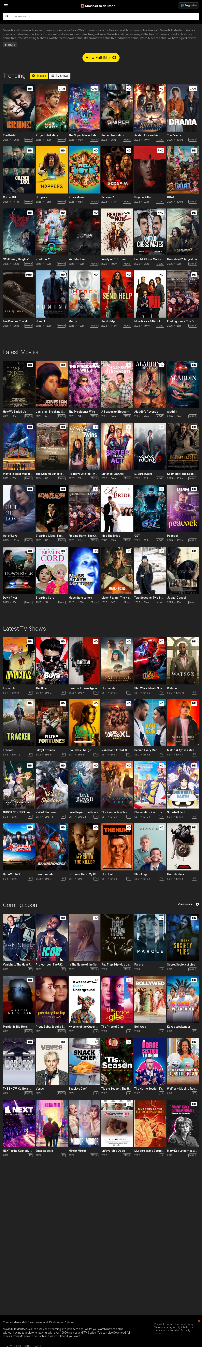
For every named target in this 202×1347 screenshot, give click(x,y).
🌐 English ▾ (188, 5)
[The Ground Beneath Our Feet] (51, 446)
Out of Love (10, 535)
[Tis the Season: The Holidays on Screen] (117, 1061)
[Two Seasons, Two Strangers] (150, 570)
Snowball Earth (176, 812)
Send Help (108, 321)
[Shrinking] (150, 846)
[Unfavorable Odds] (117, 1123)
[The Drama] (183, 108)
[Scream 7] (117, 169)
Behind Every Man (145, 750)
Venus (40, 1088)
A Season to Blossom (115, 411)
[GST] (150, 508)
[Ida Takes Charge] (84, 722)
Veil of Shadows (46, 812)
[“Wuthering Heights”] (19, 232)
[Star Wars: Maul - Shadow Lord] (150, 660)
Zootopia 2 (43, 259)
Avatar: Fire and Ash (147, 135)
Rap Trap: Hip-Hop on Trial (118, 964)
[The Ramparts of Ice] (117, 785)
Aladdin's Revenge (146, 411)
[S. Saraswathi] (150, 446)
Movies (41, 75)
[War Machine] (84, 232)
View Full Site (98, 57)
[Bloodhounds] (51, 846)
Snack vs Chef (78, 1088)
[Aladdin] (183, 384)
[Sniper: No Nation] (117, 108)
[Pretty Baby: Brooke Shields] (51, 999)
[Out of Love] (19, 508)
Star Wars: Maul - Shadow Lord (154, 688)
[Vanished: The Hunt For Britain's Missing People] (19, 937)
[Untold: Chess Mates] (150, 232)
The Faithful (108, 688)
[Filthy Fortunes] (51, 722)
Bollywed (140, 1026)
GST (137, 535)
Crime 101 (9, 197)
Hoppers (41, 197)
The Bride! (9, 135)
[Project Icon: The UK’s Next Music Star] (51, 937)
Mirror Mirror (77, 1150)
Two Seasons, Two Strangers (153, 597)
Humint (40, 321)
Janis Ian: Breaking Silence (53, 411)
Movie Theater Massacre (19, 473)
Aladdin (172, 411)
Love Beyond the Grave (83, 812)
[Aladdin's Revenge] (150, 384)
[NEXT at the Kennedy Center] (19, 1123)
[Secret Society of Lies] (183, 937)
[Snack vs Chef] (84, 1061)
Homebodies (175, 874)
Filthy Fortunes (45, 750)
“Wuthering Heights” (16, 259)
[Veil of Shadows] (51, 785)
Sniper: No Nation (112, 135)
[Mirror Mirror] (84, 1123)
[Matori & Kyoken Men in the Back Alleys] (183, 722)
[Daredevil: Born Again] (84, 660)
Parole (138, 964)
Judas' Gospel (176, 597)
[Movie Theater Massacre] (19, 446)
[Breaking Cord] (51, 570)
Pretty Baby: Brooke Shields (53, 1026)
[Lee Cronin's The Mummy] (19, 294)
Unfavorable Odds (113, 1150)
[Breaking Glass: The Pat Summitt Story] (51, 508)
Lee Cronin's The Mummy (19, 321)
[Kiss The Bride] (117, 508)
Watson (172, 688)
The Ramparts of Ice (114, 812)
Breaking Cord (45, 597)
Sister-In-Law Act (112, 473)
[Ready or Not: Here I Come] (117, 232)
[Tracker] (19, 722)
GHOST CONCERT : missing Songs (25, 812)
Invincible (9, 688)
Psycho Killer (143, 197)
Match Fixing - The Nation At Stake (123, 597)
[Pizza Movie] (84, 169)
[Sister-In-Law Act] (117, 446)
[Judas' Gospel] (183, 570)
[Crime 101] (19, 169)
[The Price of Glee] (117, 999)
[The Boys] (51, 660)
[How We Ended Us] (19, 384)
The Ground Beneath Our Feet (54, 473)
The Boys (42, 688)
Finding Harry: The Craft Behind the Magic (95, 535)
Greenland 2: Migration (182, 259)
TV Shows (61, 75)
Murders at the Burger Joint (152, 1150)
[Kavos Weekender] (183, 999)
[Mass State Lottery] (84, 570)
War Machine (77, 259)
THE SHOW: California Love (20, 1088)
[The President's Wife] (84, 384)
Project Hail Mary (47, 135)
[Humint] (51, 294)
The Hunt (107, 874)
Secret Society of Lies (181, 964)
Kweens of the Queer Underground (91, 1026)
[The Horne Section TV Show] (150, 1061)
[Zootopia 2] (51, 232)
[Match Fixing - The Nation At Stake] (117, 570)
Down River (10, 597)
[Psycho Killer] (150, 169)
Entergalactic (44, 1150)
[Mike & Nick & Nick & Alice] (150, 294)
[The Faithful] (117, 660)
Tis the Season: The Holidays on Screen (126, 1088)
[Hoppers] (51, 169)
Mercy (73, 321)
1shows (70, 1322)
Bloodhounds (44, 874)
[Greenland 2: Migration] (183, 232)
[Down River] (19, 570)
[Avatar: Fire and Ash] (150, 108)
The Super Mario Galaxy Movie (88, 135)
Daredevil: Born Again (83, 688)
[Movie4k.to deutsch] (101, 6)
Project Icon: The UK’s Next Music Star (60, 964)
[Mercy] (84, 294)
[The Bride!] (19, 108)
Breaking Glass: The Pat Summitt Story (60, 535)
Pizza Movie (76, 197)
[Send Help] (117, 294)
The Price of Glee (112, 1026)
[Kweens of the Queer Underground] (84, 999)
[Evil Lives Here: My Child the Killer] (84, 846)
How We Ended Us (14, 411)
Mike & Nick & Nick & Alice (150, 321)
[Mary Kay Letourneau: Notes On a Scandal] (183, 1123)
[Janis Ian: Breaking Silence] (51, 384)
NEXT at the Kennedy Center (20, 1150)
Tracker (8, 750)
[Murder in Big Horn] (19, 999)
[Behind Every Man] (150, 722)
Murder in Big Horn (15, 1026)
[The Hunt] (117, 846)
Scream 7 (107, 197)
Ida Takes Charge (80, 750)
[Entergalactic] (51, 1123)
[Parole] (150, 937)
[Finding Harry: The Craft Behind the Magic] (183, 294)
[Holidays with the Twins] (84, 446)
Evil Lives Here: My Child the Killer (90, 874)
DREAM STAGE (12, 874)
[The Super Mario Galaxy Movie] (84, 108)
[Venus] (51, 1061)
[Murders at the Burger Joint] (150, 1123)
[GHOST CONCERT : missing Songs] (19, 785)
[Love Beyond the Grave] (84, 785)
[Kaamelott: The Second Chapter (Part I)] (183, 446)
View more (185, 904)
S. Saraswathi (143, 473)
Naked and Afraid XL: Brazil (119, 750)
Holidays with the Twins (84, 473)
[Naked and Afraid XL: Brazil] (117, 722)
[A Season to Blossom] (117, 384)
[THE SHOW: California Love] (19, 1061)
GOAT (170, 197)
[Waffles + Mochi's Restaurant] (183, 1061)
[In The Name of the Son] (84, 937)
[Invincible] (19, 660)
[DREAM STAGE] (19, 846)
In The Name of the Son (83, 964)
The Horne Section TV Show (152, 1088)
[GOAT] (183, 169)
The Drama (174, 135)
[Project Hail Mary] (51, 108)
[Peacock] (183, 508)
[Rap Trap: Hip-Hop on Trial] (117, 937)
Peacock (172, 535)
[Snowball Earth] (183, 785)
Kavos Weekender (178, 1026)
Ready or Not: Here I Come (118, 259)
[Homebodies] (183, 846)
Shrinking (140, 874)
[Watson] (183, 660)
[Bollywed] (150, 999)
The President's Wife (82, 411)
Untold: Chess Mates (147, 259)
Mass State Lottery (80, 597)
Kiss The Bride (110, 535)
